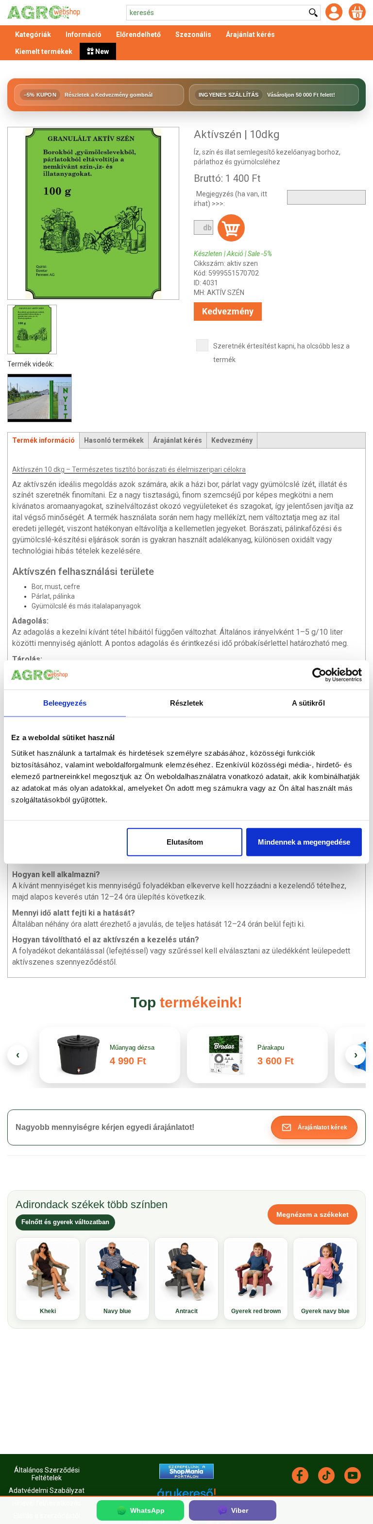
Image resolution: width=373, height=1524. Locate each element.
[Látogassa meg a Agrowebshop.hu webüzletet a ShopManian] (186, 1470)
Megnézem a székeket (312, 1214)
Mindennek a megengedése (304, 841)
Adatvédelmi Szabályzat (47, 1490)
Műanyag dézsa (132, 1047)
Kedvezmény (228, 311)
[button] (314, 1127)
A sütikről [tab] (308, 703)
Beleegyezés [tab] (64, 703)
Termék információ (43, 440)
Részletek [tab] (186, 703)
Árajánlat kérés (177, 440)
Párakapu (270, 1047)
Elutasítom (185, 841)
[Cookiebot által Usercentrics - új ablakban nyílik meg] (319, 675)
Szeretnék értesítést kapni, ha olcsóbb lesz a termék (281, 353)
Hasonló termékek (114, 440)
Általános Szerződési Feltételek (47, 1474)
